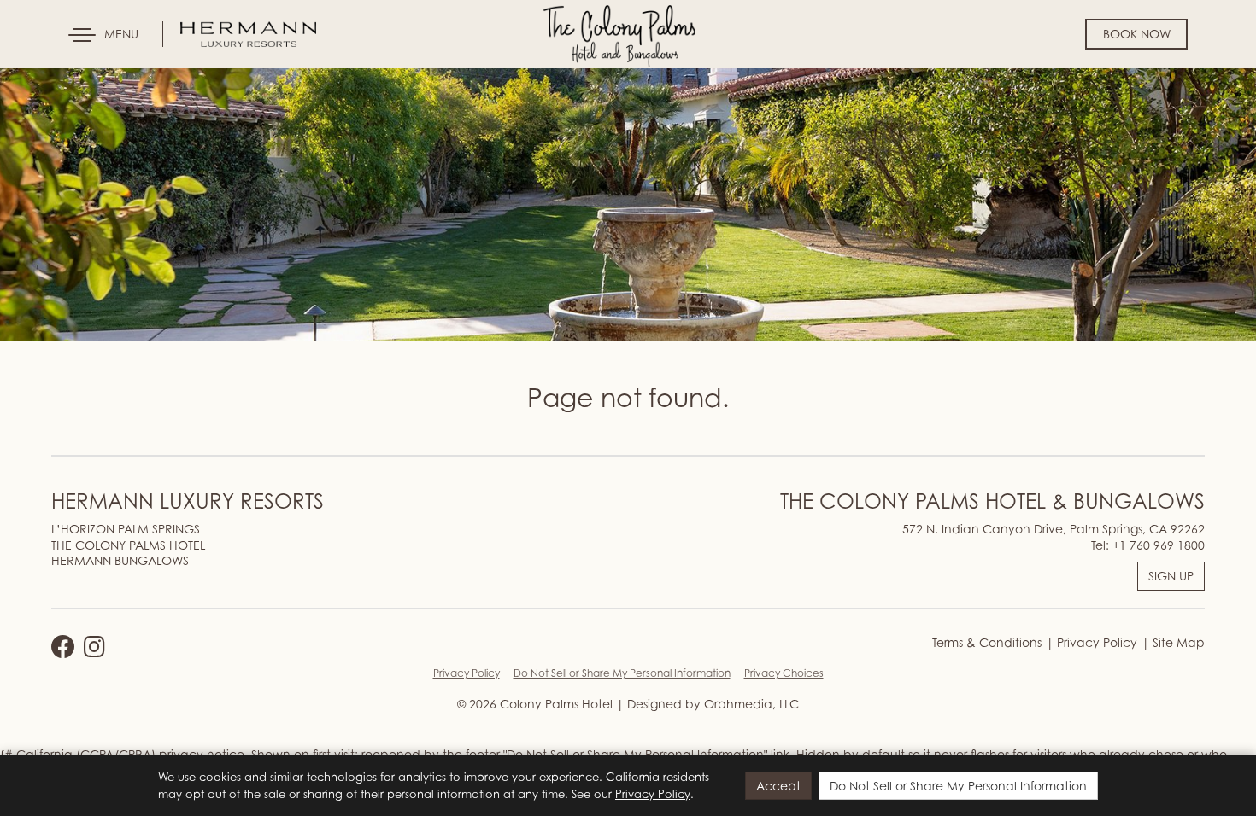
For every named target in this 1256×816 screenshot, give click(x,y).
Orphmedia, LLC (751, 704)
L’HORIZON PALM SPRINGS (125, 529)
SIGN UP (1171, 575)
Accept (778, 785)
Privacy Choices (784, 673)
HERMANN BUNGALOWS (120, 560)
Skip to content (63, 78)
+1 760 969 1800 (1158, 545)
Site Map (1177, 642)
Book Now (1137, 33)
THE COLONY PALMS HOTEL (128, 545)
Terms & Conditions (987, 642)
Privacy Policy (1095, 642)
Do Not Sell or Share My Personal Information (622, 673)
